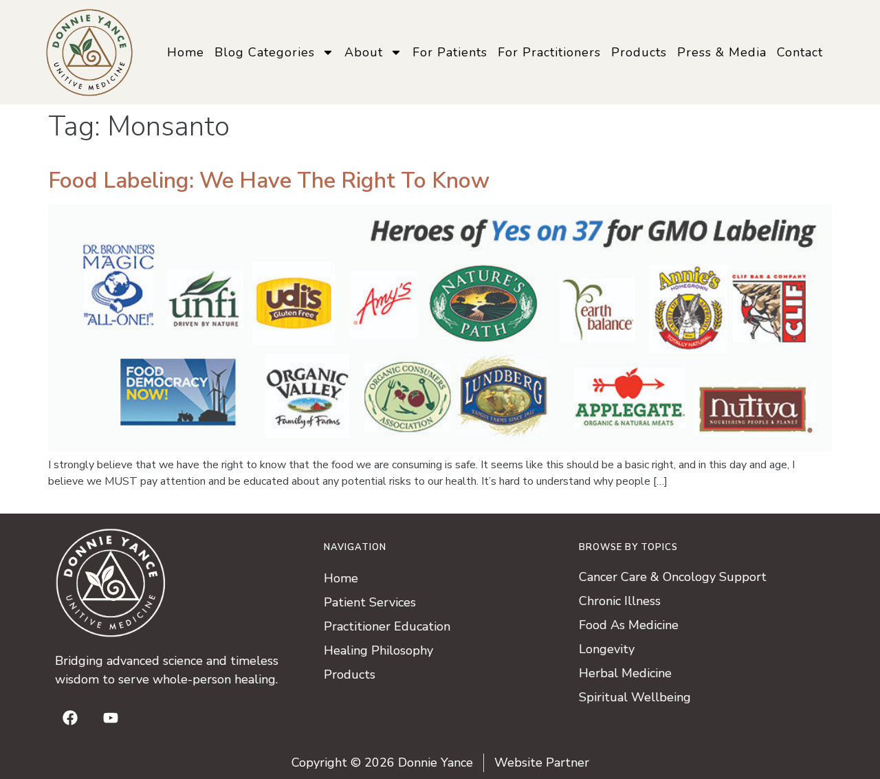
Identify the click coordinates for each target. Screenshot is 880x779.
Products (639, 52)
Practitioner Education (387, 626)
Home (185, 52)
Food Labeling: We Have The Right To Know (269, 180)
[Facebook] (70, 718)
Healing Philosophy (378, 650)
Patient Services (370, 602)
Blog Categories (264, 52)
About (363, 52)
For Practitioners (549, 52)
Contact (800, 52)
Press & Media (722, 52)
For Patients (449, 52)
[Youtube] (111, 718)
